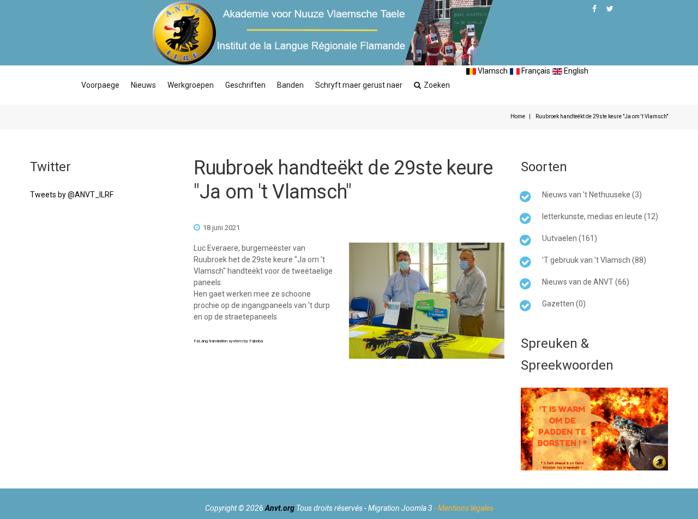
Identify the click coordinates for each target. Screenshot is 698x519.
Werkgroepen (190, 85)
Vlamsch (492, 71)
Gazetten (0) (564, 303)
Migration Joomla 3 (400, 508)
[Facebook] (594, 9)
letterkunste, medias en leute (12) (600, 216)
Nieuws (143, 85)
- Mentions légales (464, 508)
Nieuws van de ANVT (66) (585, 281)
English (575, 71)
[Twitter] (609, 9)
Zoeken (437, 85)
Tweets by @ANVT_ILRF (71, 194)
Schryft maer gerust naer (358, 85)
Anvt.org (279, 508)
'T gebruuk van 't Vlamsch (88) (594, 260)
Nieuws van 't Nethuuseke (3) (592, 194)
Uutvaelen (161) (569, 238)
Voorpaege (100, 85)
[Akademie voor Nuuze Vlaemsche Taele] (318, 32)
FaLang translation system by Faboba (228, 341)
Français (535, 71)
